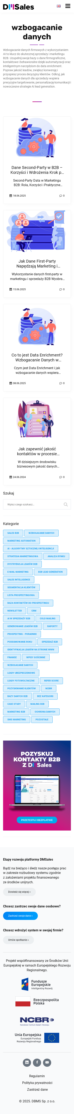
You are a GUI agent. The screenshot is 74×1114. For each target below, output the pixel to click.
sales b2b (13, 533)
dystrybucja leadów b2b (22, 564)
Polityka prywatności (37, 1083)
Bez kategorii (45, 696)
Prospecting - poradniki (22, 634)
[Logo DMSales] (18, 7)
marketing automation (21, 541)
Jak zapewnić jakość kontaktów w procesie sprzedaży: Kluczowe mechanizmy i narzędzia (37, 456)
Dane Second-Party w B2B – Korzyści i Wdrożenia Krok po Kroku (37, 172)
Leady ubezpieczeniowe (21, 673)
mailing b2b (37, 704)
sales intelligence (18, 579)
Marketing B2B (16, 711)
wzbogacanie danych (41, 533)
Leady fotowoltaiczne (21, 680)
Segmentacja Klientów (21, 587)
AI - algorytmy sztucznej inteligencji (30, 548)
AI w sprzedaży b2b (18, 618)
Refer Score (51, 680)
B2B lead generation (50, 572)
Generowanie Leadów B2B (22, 626)
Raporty (52, 626)
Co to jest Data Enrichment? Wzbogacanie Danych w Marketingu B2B (37, 360)
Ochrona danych (45, 711)
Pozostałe (42, 719)
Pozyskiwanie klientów (21, 688)
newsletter (14, 610)
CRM (33, 610)
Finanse (12, 657)
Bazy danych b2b (17, 696)
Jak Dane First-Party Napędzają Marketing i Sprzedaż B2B (37, 266)
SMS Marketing (16, 719)
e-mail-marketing (18, 572)
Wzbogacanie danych (20, 665)
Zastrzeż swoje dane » (20, 915)
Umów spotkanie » (18, 940)
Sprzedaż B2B (50, 642)
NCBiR (48, 688)
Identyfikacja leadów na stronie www (30, 649)
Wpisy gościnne (35, 657)
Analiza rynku (56, 556)
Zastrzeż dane (37, 1090)
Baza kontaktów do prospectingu (28, 603)
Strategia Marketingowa (22, 556)
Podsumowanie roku (19, 642)
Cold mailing (48, 618)
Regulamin (37, 1076)
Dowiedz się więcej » (19, 891)
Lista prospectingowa (21, 595)
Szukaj (66, 504)
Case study (14, 704)
